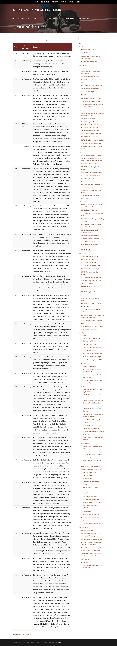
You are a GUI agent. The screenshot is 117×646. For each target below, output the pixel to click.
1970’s (42, 18)
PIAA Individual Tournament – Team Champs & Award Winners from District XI (93, 403)
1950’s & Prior (26, 18)
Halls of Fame (85, 452)
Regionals (84, 363)
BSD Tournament (88, 475)
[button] (18, 47)
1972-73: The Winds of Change (90, 164)
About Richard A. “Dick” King (89, 50)
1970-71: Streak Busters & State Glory (92, 155)
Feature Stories (84, 18)
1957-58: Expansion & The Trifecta (91, 98)
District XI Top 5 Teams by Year (92, 347)
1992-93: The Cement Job (88, 262)
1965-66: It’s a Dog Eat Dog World (91, 134)
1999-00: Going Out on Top (88, 292)
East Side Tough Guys (87, 530)
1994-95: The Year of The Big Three (91, 269)
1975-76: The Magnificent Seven (90, 176)
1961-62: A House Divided (88, 119)
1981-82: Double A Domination (90, 210)
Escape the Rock (88, 493)
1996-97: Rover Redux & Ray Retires (91, 278)
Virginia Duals (87, 511)
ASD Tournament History (90, 472)
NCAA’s (83, 521)
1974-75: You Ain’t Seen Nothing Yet (91, 172)
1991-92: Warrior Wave (87, 259)
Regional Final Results (89, 366)
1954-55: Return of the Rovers (90, 89)
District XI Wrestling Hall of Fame (93, 455)
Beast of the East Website (22, 635)
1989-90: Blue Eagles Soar (88, 250)
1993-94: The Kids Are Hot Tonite (90, 266)
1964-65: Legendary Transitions (90, 130)
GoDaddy (59, 642)
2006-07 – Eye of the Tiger (89, 329)
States (82, 386)
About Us (15, 18)
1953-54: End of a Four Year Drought (91, 85)
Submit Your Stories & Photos (62, 2)
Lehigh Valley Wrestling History (37, 9)
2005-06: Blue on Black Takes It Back (92, 326)
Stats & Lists (71, 18)
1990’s (55, 18)
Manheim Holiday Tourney (90, 496)
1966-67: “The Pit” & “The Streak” (90, 137)
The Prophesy (85, 559)
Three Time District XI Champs (92, 357)
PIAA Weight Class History (91, 428)
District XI (84, 336)
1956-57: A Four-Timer (87, 95)
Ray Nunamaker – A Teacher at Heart (91, 539)
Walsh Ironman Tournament (91, 514)
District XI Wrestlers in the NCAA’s (93, 524)
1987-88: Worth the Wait (88, 241)
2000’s (62, 18)
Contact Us (45, 2)
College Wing (84, 562)
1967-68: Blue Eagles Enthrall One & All (92, 140)
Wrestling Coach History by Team (90, 466)
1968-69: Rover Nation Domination (91, 143)
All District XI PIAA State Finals (92, 425)
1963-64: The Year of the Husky (90, 127)
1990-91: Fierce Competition (89, 256)
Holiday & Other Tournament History (91, 469)
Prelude (83, 68)
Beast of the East (88, 478)
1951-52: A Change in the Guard (90, 77)
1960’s (35, 18)
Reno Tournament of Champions (92, 502)
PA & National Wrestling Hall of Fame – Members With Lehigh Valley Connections (92, 460)
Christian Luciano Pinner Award (90, 518)
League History (85, 443)
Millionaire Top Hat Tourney (91, 499)
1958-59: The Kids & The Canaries (91, 101)
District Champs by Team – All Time (93, 360)
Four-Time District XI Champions (92, 353)
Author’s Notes (85, 53)
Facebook (79, 2)
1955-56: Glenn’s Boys (87, 92)
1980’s (49, 18)
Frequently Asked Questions (89, 61)
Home (36, 2)
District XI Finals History (90, 344)
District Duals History (89, 350)
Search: (48, 40)
